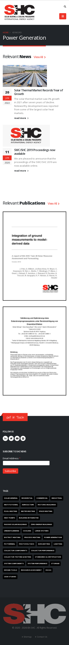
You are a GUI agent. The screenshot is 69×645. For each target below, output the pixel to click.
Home (6, 32)
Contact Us (42, 637)
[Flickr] (23, 438)
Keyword (17, 32)
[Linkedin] (5, 438)
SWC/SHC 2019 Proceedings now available (34, 152)
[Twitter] (11, 438)
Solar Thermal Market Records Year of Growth (38, 92)
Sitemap (28, 637)
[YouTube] (17, 438)
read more (20, 118)
